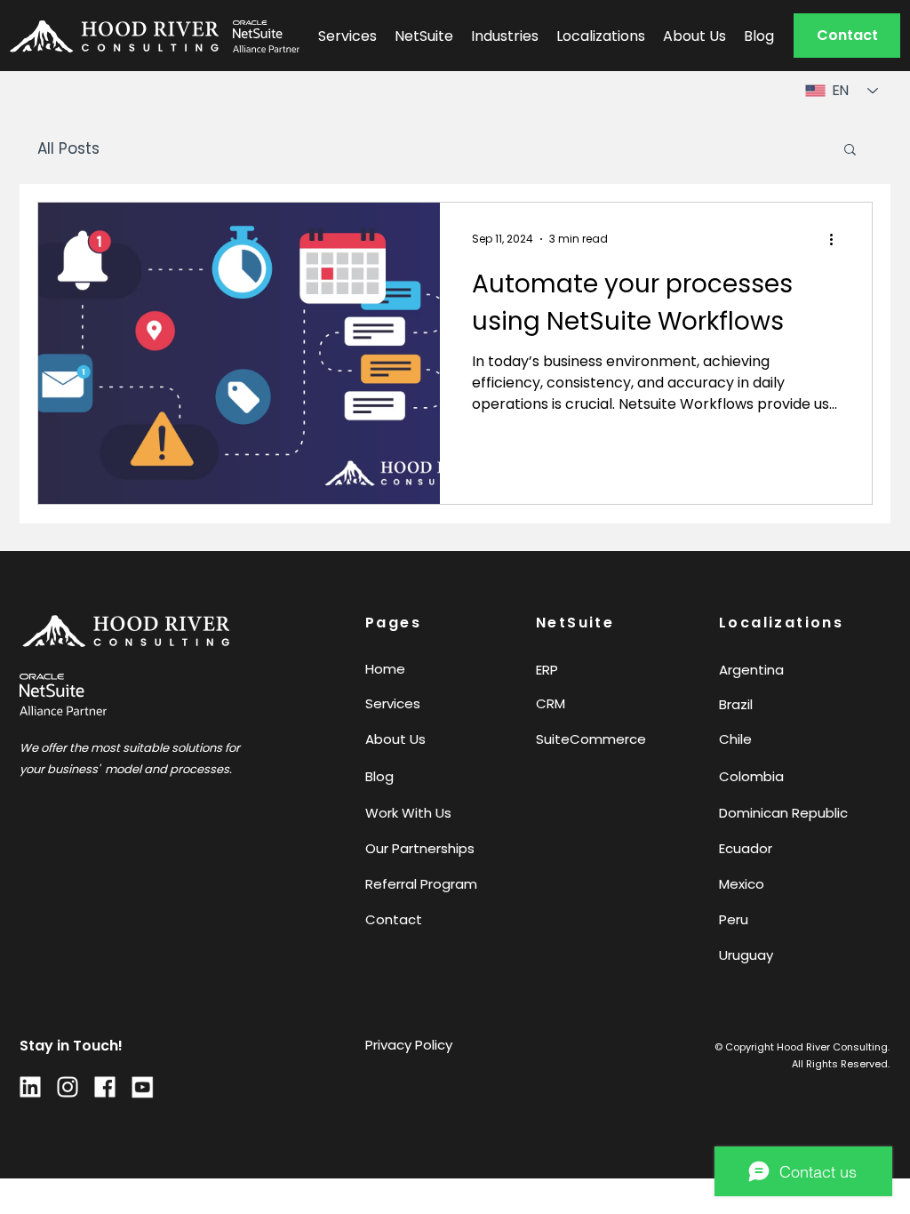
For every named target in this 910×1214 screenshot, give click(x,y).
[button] (847, 35)
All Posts (68, 149)
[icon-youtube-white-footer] (142, 1087)
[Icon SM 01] (68, 1087)
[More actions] (837, 239)
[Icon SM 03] (30, 1087)
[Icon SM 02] (105, 1087)
